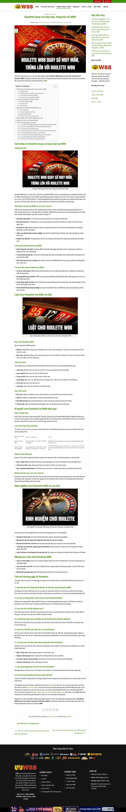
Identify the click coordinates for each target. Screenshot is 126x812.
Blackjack (54, 692)
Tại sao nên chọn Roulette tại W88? (29, 97)
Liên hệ (43, 779)
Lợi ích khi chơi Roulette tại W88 (28, 95)
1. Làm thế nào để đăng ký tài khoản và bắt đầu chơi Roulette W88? (38, 124)
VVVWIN (18, 796)
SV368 (24, 796)
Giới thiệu (44, 775)
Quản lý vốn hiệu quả (25, 114)
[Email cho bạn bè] (50, 709)
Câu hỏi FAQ (45, 788)
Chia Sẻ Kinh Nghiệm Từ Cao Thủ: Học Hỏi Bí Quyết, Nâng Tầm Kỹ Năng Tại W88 (101, 21)
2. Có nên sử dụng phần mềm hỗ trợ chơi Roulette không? (35, 126)
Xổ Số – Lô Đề (86, 7)
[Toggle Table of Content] (54, 86)
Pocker (47, 692)
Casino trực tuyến (31, 687)
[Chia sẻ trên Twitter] (46, 709)
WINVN (31, 794)
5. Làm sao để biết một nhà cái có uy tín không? (33, 132)
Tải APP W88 (70, 781)
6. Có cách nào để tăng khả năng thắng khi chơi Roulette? (35, 134)
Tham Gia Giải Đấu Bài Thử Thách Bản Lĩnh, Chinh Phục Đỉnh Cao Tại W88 (100, 37)
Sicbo (43, 692)
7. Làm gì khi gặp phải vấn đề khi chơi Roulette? (33, 136)
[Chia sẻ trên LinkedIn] (56, 709)
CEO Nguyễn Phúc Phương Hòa (51, 792)
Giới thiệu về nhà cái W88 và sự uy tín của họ (32, 93)
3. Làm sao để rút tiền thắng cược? (29, 128)
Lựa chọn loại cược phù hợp (27, 112)
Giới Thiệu (97, 7)
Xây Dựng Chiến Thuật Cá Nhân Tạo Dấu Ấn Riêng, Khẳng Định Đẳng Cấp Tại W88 (101, 45)
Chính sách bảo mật (47, 785)
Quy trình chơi (23, 105)
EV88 (33, 796)
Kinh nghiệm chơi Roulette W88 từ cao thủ (30, 118)
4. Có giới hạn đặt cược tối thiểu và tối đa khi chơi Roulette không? (38, 130)
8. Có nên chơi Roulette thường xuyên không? (32, 139)
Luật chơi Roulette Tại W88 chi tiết (27, 99)
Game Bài (76, 7)
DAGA (29, 796)
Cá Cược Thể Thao (47, 7)
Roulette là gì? (24, 91)
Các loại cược (23, 103)
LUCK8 (25, 799)
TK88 (27, 794)
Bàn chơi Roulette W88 (26, 101)
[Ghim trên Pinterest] (53, 709)
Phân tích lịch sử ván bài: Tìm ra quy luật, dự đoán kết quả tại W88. (101, 53)
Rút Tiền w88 (70, 788)
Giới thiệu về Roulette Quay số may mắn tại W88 (31, 89)
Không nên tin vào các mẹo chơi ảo (29, 116)
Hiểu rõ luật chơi (24, 110)
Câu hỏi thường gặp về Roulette (26, 122)
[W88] (24, 7)
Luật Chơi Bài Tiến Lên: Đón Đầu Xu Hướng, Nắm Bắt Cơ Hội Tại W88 (100, 29)
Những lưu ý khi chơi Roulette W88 (27, 120)
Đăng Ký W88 (70, 775)
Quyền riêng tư (46, 782)
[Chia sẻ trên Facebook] (43, 709)
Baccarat (62, 692)
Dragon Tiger (36, 692)
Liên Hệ (105, 7)
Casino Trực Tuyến (63, 7)
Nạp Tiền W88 (70, 785)
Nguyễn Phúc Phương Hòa (63, 22)
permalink (68, 716)
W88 (63, 685)
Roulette (52, 685)
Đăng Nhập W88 (71, 778)
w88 (37, 7)
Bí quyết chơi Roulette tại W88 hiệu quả (29, 108)
